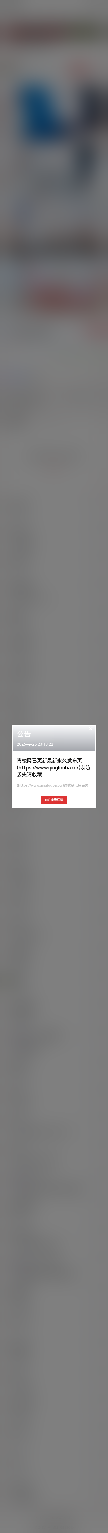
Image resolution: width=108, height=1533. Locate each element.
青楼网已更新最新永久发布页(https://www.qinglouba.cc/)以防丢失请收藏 (53, 768)
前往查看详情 (54, 800)
